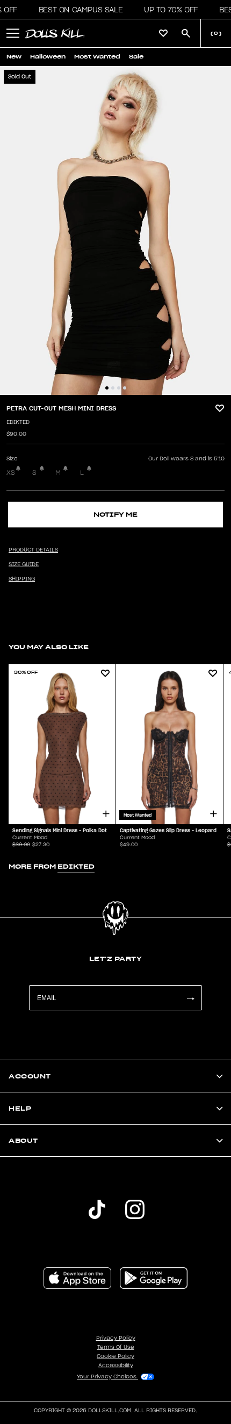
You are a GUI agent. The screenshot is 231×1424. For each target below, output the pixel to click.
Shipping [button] (22, 579)
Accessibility (115, 1365)
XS (10, 472)
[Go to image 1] (107, 388)
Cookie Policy (115, 1356)
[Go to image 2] (112, 388)
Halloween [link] (48, 56)
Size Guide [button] (24, 564)
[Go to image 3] (118, 388)
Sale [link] (136, 56)
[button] (77, 9)
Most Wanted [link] (97, 56)
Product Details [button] (33, 550)
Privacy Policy (115, 1338)
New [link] (13, 56)
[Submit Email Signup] (190, 997)
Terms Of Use (115, 1347)
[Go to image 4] (124, 388)
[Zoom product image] (115, 230)
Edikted (18, 422)
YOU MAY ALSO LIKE (49, 647)
